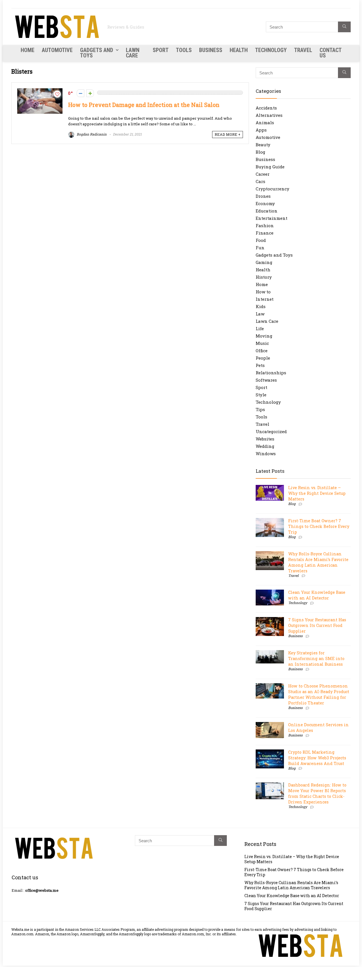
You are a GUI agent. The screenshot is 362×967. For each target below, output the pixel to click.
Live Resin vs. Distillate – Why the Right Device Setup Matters (317, 493)
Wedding (265, 446)
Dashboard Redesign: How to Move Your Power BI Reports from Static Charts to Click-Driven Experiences (317, 793)
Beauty (263, 144)
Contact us (330, 53)
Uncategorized (271, 431)
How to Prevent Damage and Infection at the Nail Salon (143, 104)
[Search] (344, 27)
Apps (261, 130)
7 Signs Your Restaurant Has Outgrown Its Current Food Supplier (317, 625)
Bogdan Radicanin (91, 134)
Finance (264, 233)
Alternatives (269, 115)
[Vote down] (80, 93)
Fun (260, 247)
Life (260, 328)
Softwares (266, 380)
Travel (303, 50)
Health (239, 50)
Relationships (271, 372)
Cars (260, 181)
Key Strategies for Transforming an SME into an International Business (316, 658)
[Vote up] (90, 93)
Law (260, 314)
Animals (265, 122)
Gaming (264, 262)
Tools (184, 50)
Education (266, 211)
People (263, 358)
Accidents (266, 108)
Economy (265, 203)
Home (28, 50)
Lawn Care (132, 53)
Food (261, 240)
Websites (265, 439)
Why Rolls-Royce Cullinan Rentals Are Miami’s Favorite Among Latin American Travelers (318, 562)
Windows (266, 453)
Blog (260, 152)
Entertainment (271, 218)
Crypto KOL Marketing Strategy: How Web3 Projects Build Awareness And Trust (317, 757)
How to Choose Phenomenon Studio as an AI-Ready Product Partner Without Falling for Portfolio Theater (318, 694)
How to (263, 292)
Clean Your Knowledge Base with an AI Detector (316, 595)
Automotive (57, 50)
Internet (264, 299)
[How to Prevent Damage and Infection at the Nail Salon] (40, 91)
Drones (263, 196)
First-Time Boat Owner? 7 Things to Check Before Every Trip (318, 526)
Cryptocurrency (272, 189)
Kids (261, 306)
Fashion (265, 225)
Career (263, 174)
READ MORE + (227, 134)
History (264, 277)
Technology (271, 50)
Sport (161, 50)
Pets (260, 365)
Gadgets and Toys (96, 53)
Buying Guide (270, 166)
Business (210, 50)
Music (262, 343)
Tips (260, 409)
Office (262, 350)
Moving (264, 336)
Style (261, 394)
